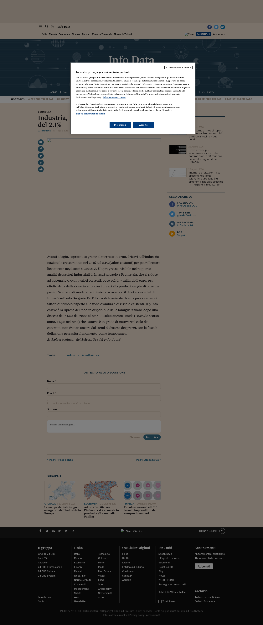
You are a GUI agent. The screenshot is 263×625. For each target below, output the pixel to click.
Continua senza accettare (178, 67)
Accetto (143, 125)
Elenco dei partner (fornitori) (91, 114)
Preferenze (120, 125)
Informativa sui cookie (114, 97)
